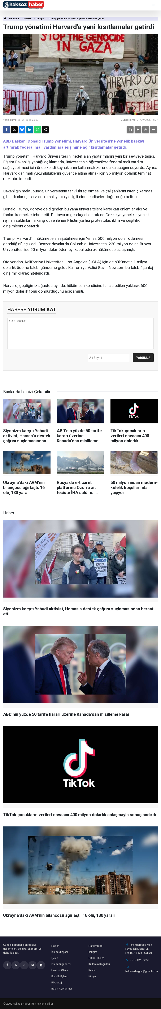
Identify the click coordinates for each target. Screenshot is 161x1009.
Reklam (92, 970)
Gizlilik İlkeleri (96, 958)
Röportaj (56, 982)
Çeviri (54, 958)
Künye (92, 976)
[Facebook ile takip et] (7, 965)
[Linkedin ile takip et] (24, 965)
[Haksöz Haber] (23, 5)
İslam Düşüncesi (61, 964)
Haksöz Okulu (59, 970)
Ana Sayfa (13, 18)
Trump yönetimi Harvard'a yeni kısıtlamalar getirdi (77, 18)
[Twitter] (14, 129)
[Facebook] (6, 129)
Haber (27, 18)
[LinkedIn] (29, 129)
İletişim (92, 951)
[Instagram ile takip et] (32, 965)
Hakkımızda (95, 945)
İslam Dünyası (59, 951)
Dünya (40, 18)
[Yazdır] (130, 129)
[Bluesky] (22, 129)
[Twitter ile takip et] (16, 965)
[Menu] (153, 5)
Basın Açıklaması (61, 988)
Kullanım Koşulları (99, 964)
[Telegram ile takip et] (41, 965)
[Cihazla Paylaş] (45, 129)
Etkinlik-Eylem (59, 976)
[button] (138, 129)
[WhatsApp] (37, 129)
